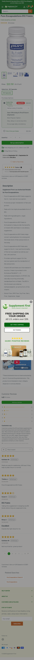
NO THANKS (17, 330)
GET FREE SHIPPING (17, 324)
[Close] (31, 302)
